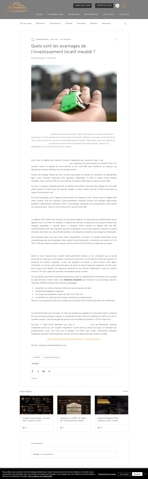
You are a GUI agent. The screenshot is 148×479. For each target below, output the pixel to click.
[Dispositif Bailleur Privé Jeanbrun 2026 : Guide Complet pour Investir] (111, 405)
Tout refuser (124, 474)
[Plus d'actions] (115, 39)
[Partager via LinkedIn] (44, 371)
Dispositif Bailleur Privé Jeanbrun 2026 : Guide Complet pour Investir (108, 419)
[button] (123, 5)
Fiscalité (68, 23)
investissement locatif (51, 357)
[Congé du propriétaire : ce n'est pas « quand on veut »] (36, 405)
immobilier (36, 357)
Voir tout (125, 391)
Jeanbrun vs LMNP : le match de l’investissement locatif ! (73, 419)
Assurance (106, 23)
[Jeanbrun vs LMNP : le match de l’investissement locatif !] (74, 405)
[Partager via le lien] (49, 371)
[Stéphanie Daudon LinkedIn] (117, 6)
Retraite (94, 23)
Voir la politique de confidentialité (40, 476)
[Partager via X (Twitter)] (38, 371)
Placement (40, 23)
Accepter (137, 474)
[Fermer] (145, 474)
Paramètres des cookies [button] (107, 474)
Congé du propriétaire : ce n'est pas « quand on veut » (36, 419)
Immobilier (81, 23)
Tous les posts (25, 23)
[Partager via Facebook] (32, 371)
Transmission (55, 23)
